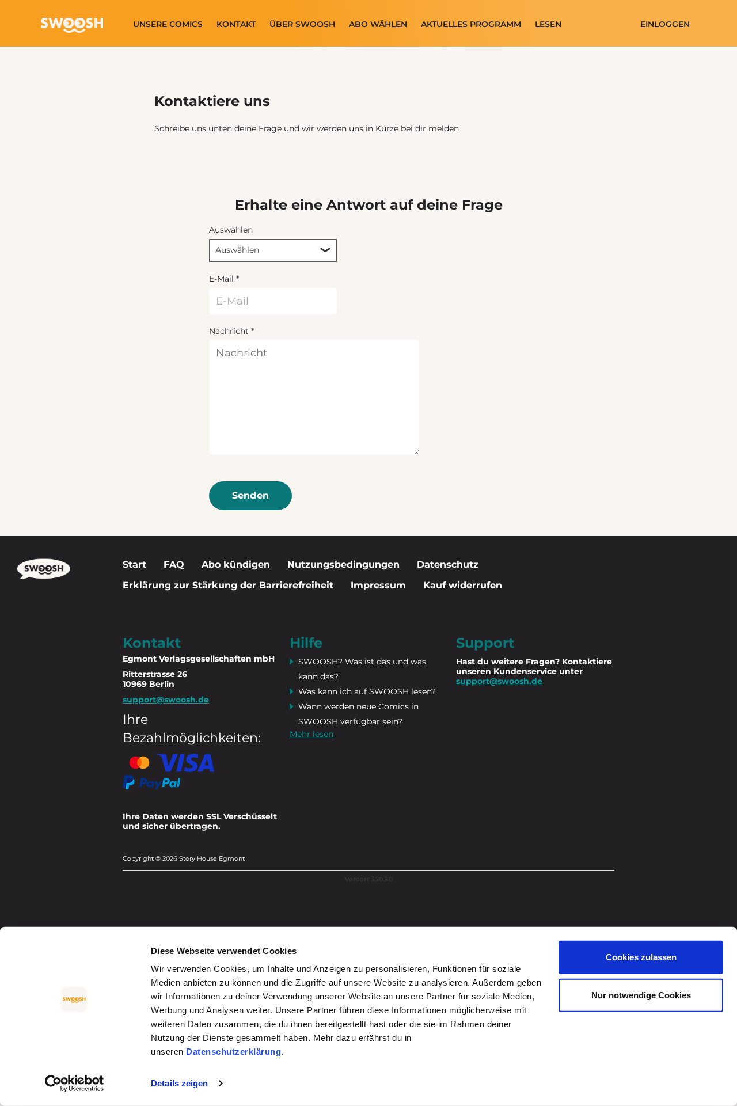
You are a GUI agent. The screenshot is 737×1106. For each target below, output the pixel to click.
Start (134, 564)
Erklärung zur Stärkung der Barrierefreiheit (228, 585)
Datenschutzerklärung (233, 1051)
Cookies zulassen (641, 957)
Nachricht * (231, 331)
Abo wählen (378, 24)
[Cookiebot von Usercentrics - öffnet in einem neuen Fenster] (74, 1083)
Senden (250, 495)
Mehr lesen (311, 734)
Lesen (548, 24)
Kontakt (236, 24)
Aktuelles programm (471, 24)
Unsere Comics (168, 24)
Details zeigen (179, 1083)
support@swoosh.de (499, 681)
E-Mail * (224, 278)
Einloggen (665, 24)
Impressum (378, 585)
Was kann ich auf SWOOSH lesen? (367, 691)
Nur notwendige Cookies (641, 994)
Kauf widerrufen (462, 585)
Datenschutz (447, 564)
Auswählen (231, 230)
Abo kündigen (236, 564)
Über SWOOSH (302, 24)
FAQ (174, 564)
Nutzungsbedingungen (343, 564)
